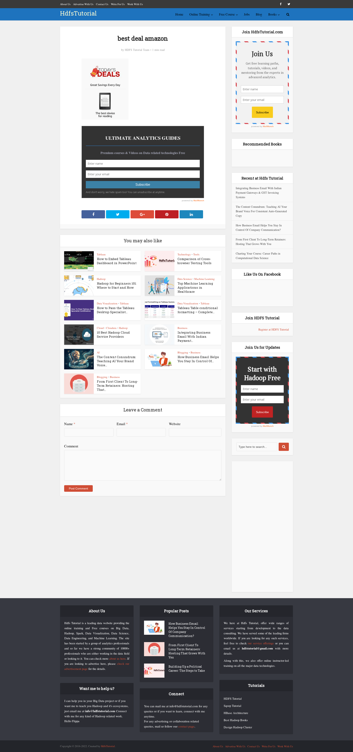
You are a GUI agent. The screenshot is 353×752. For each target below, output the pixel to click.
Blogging (183, 352)
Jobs (247, 14)
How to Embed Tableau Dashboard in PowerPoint (116, 261)
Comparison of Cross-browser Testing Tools (194, 261)
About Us (65, 4)
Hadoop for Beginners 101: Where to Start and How (117, 285)
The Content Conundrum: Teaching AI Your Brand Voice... (116, 361)
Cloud (100, 328)
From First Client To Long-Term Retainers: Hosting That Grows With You (187, 651)
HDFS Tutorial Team (137, 50)
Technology (184, 254)
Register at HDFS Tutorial (273, 329)
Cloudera (111, 328)
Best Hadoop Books (236, 720)
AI (98, 352)
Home (179, 14)
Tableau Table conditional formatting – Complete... (198, 310)
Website (175, 423)
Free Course (227, 14)
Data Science (185, 279)
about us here (117, 658)
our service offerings (261, 643)
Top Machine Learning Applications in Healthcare (195, 287)
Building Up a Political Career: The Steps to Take (187, 669)
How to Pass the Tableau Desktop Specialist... (115, 310)
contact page (186, 726)
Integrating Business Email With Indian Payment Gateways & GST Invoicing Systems (259, 192)
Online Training (199, 14)
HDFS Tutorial (233, 699)
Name (69, 423)
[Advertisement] (262, 526)
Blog (259, 14)
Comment (71, 446)
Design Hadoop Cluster (238, 727)
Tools (196, 254)
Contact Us (102, 4)
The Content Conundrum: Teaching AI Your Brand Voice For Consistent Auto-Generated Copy (261, 211)
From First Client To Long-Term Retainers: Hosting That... (117, 385)
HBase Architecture (236, 713)
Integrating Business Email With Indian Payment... (194, 336)
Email (122, 423)
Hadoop (101, 279)
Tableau (101, 254)
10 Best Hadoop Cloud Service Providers (113, 334)
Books (272, 14)
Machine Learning (204, 279)
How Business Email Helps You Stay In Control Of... (198, 359)
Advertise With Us (83, 4)
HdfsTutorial (78, 13)
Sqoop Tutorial (232, 706)
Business (182, 328)
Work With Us (135, 4)
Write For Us (118, 4)
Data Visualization (107, 303)
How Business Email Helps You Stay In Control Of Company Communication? (187, 630)
